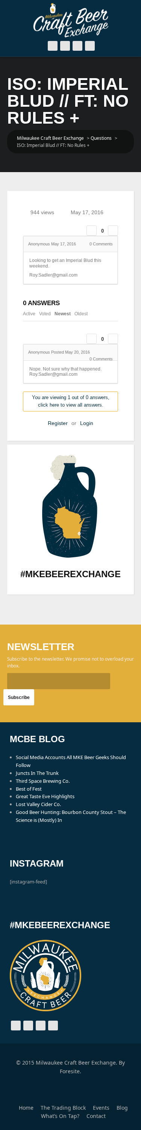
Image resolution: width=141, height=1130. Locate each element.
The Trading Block (63, 1107)
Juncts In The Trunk (37, 773)
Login (86, 423)
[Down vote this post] (113, 230)
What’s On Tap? (60, 1115)
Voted (45, 313)
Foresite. (70, 1071)
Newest (63, 313)
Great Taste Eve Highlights (45, 796)
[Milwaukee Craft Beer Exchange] (70, 20)
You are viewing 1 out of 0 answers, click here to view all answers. (70, 401)
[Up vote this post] (91, 230)
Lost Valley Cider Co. (38, 804)
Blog (122, 1107)
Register (58, 423)
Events (101, 1107)
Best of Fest (29, 788)
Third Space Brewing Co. (43, 781)
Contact (96, 1115)
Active (29, 313)
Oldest (81, 313)
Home (26, 1107)
